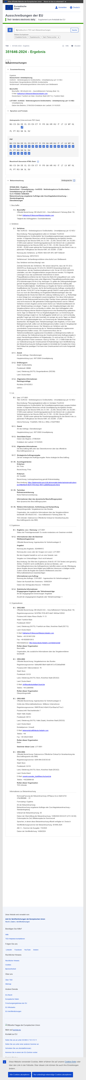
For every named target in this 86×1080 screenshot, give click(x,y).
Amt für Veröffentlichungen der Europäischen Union (25, 919)
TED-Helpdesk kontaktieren (15, 939)
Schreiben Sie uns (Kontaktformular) (18, 1048)
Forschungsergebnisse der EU (16, 1003)
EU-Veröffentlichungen (13, 1011)
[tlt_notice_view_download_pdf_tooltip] (11, 146)
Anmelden (62, 7)
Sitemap (8, 984)
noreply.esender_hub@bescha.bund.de (37, 776)
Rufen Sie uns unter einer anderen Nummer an (22, 1044)
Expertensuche (35, 37)
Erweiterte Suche (21, 37)
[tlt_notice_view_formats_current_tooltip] (74, 180)
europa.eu (17, 1030)
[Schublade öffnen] (8, 62)
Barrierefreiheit (10, 969)
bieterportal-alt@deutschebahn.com (35, 730)
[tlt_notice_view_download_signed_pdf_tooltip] (22, 127)
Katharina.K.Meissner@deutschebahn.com (32, 93)
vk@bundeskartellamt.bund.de (34, 684)
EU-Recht (8, 995)
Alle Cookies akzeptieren (20, 1075)
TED (7, 46)
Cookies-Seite (70, 1062)
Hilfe (7, 934)
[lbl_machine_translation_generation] (38, 162)
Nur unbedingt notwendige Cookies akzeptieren (52, 1075)
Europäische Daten (12, 999)
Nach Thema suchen (50, 37)
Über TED (8, 980)
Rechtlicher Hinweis (12, 961)
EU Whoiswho (10, 1007)
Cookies (8, 965)
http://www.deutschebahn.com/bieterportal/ (44, 643)
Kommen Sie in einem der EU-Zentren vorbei (21, 1052)
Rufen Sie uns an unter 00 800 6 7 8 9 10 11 (21, 1040)
